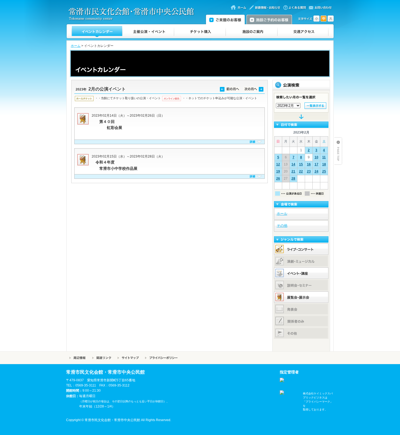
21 (293, 171)
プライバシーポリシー (161, 358)
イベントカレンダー (97, 31)
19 (278, 171)
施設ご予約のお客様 (269, 19)
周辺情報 (77, 358)
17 (316, 164)
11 (324, 157)
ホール (282, 214)
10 (316, 157)
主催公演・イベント (148, 31)
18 (324, 164)
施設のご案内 (251, 31)
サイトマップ (128, 358)
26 (278, 178)
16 (309, 164)
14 (293, 164)
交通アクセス (303, 31)
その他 (282, 225)
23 (309, 171)
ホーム (76, 46)
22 (301, 171)
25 (324, 171)
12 (278, 164)
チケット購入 (200, 31)
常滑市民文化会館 (133, 13)
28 (293, 178)
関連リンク (101, 358)
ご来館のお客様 (225, 19)
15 (301, 164)
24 (316, 171)
